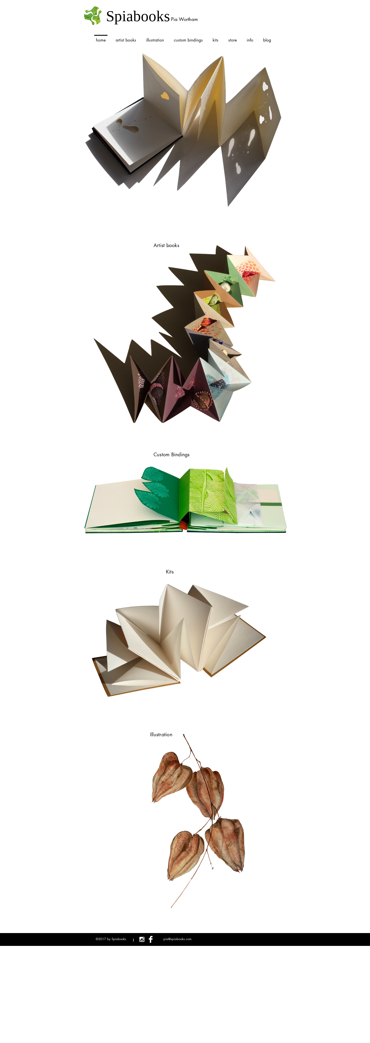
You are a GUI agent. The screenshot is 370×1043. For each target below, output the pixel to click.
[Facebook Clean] (150, 939)
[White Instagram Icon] (141, 939)
